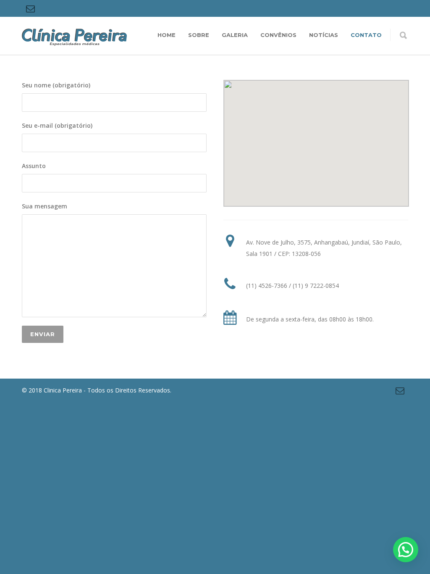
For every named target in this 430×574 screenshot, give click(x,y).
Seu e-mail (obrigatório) (57, 125)
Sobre (198, 35)
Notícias (323, 35)
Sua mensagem (44, 206)
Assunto (34, 166)
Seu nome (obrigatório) (56, 85)
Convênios (278, 35)
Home (166, 35)
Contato (366, 35)
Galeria (235, 35)
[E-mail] (30, 8)
